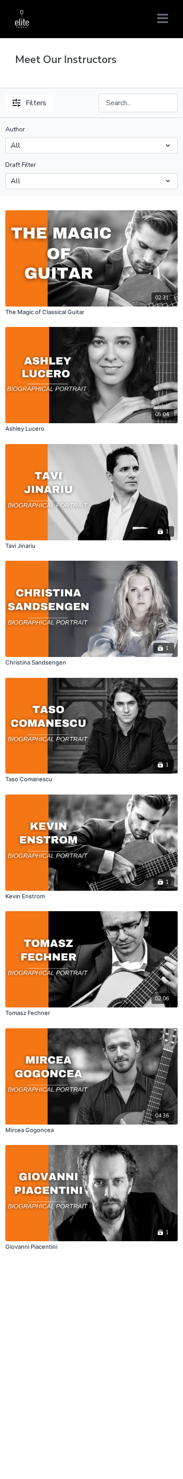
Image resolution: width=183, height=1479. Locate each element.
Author (15, 129)
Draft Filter (20, 165)
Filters (36, 103)
